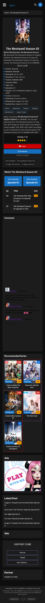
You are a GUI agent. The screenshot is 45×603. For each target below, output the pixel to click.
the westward (10, 161)
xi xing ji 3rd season (13, 164)
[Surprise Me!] (40, 4)
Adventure (16, 108)
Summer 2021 (17, 80)
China (15, 82)
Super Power (21, 112)
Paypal (22, 557)
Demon (26, 108)
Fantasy (35, 108)
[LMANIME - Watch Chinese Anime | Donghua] (12, 6)
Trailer (23, 146)
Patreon (23, 553)
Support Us (14, 599)
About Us (31, 599)
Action (7, 108)
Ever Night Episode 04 (12, 514)
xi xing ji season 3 (28, 164)
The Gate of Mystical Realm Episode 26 (18, 519)
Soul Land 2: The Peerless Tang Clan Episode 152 (22, 510)
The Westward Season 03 (26, 161)
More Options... (22, 562)
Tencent (16, 71)
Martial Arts (9, 112)
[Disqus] (22, 253)
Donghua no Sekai (11, 577)
